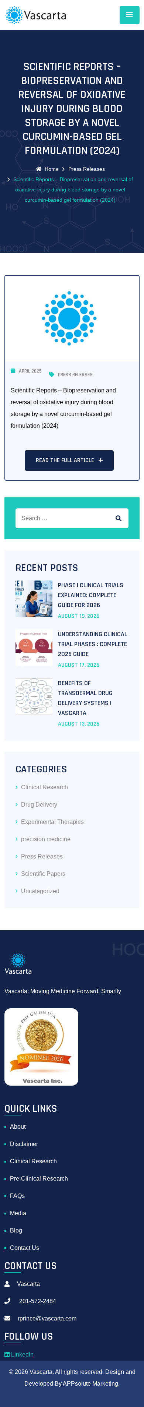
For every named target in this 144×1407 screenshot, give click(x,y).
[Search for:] (72, 518)
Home (52, 169)
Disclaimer (24, 1144)
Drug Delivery (39, 804)
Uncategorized (40, 891)
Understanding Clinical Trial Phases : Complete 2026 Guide (92, 644)
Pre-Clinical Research (39, 1178)
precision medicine (46, 839)
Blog (16, 1230)
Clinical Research (44, 787)
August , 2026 (78, 616)
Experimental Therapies (52, 822)
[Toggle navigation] (130, 15)
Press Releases (86, 169)
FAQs (17, 1196)
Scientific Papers (43, 874)
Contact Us (24, 1248)
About (17, 1127)
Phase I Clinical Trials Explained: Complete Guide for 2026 (90, 595)
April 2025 (30, 371)
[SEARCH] (118, 518)
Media (18, 1213)
